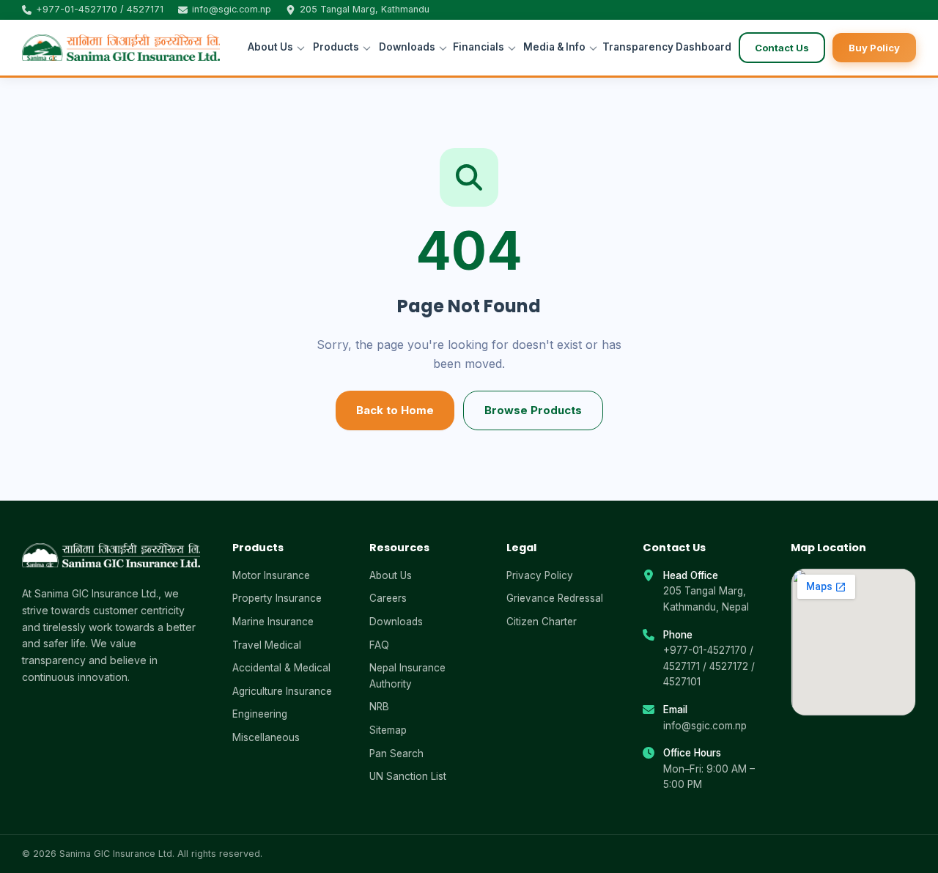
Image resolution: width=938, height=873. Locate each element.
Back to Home (395, 410)
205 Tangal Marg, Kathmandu (364, 10)
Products (336, 47)
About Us (270, 47)
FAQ (379, 645)
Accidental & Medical (281, 668)
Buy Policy (874, 48)
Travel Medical (266, 645)
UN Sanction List (407, 776)
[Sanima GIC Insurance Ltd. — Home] (121, 47)
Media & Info (554, 47)
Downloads (407, 47)
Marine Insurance (273, 621)
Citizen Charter (541, 621)
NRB (379, 706)
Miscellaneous (266, 737)
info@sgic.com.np (705, 726)
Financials (478, 47)
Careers (388, 598)
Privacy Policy (539, 575)
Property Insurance (277, 598)
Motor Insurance (271, 575)
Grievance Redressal (554, 598)
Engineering (259, 714)
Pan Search (396, 753)
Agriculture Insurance (282, 691)
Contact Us (782, 48)
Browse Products (533, 410)
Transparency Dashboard (661, 47)
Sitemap (388, 730)
